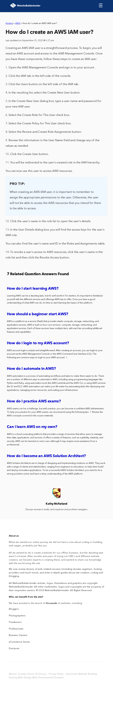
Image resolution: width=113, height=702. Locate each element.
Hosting (9, 23)
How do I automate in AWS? (31, 369)
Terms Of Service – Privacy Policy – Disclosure (52, 674)
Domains (59, 678)
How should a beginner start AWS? (37, 314)
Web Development (42, 678)
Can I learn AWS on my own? (32, 427)
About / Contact (18, 674)
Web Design (25, 678)
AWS (17, 23)
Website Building (87, 674)
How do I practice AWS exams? (34, 401)
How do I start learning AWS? (32, 289)
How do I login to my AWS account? (38, 343)
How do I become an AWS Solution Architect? (46, 456)
